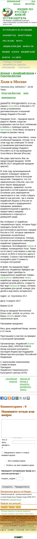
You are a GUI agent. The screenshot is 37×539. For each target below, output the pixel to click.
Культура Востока (10, 75)
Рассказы (8, 40)
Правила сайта (14, 514)
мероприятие (8, 97)
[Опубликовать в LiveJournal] (20, 398)
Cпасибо (4, 506)
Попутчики (25, 35)
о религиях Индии (15, 500)
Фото (19, 40)
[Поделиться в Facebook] (2, 398)
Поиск (18, 506)
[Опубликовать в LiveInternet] (24, 398)
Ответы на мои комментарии (20, 465)
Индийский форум (23, 73)
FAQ (31, 514)
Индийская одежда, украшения (14, 65)
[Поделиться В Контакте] (13, 398)
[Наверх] (28, 398)
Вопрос (12, 506)
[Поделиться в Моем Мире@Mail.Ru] (17, 398)
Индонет (5, 73)
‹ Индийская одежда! (11, 380)
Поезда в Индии (12, 61)
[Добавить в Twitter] (5, 398)
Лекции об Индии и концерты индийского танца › (25, 384)
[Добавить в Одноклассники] (9, 398)
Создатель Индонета (22, 511)
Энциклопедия (12, 46)
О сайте (16, 57)
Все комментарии (16, 461)
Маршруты (9, 35)
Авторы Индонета (8, 511)
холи (25, 93)
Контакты (4, 514)
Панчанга (24, 67)
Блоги (15, 51)
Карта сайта (24, 514)
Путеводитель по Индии (17, 29)
